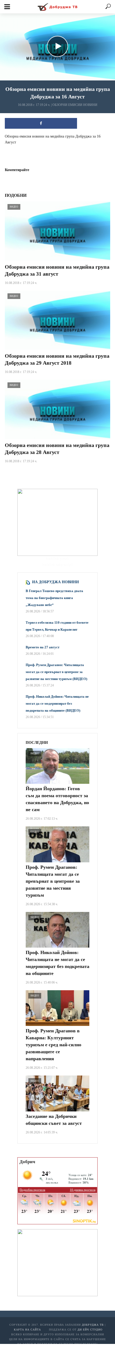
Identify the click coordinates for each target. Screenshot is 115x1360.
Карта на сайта (27, 1329)
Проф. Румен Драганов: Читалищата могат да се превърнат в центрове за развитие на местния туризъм (53, 881)
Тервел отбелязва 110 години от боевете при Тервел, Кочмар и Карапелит (57, 625)
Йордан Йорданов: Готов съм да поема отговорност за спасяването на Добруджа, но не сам (57, 799)
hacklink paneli (57, 559)
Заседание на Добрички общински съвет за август (54, 1120)
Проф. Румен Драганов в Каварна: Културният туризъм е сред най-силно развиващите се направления (53, 1044)
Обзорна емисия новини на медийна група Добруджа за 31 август (57, 270)
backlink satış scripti (57, 565)
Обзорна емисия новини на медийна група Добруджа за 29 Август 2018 (57, 359)
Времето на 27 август (42, 647)
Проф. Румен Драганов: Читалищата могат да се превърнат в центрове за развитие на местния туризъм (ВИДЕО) (56, 672)
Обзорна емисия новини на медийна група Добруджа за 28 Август (57, 448)
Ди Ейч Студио (90, 1329)
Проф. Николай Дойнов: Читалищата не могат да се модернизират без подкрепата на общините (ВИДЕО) (57, 703)
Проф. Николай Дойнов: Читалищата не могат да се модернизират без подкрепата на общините (57, 963)
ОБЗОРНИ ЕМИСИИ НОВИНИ (74, 105)
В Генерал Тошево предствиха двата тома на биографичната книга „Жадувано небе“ (54, 598)
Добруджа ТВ (93, 1324)
